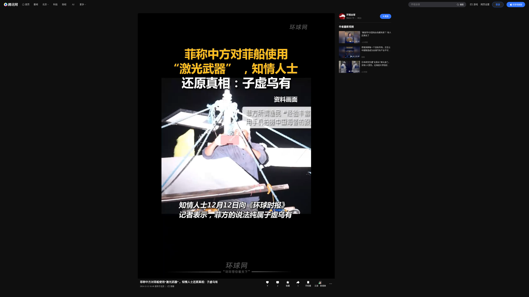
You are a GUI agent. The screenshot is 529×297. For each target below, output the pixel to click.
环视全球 (350, 15)
